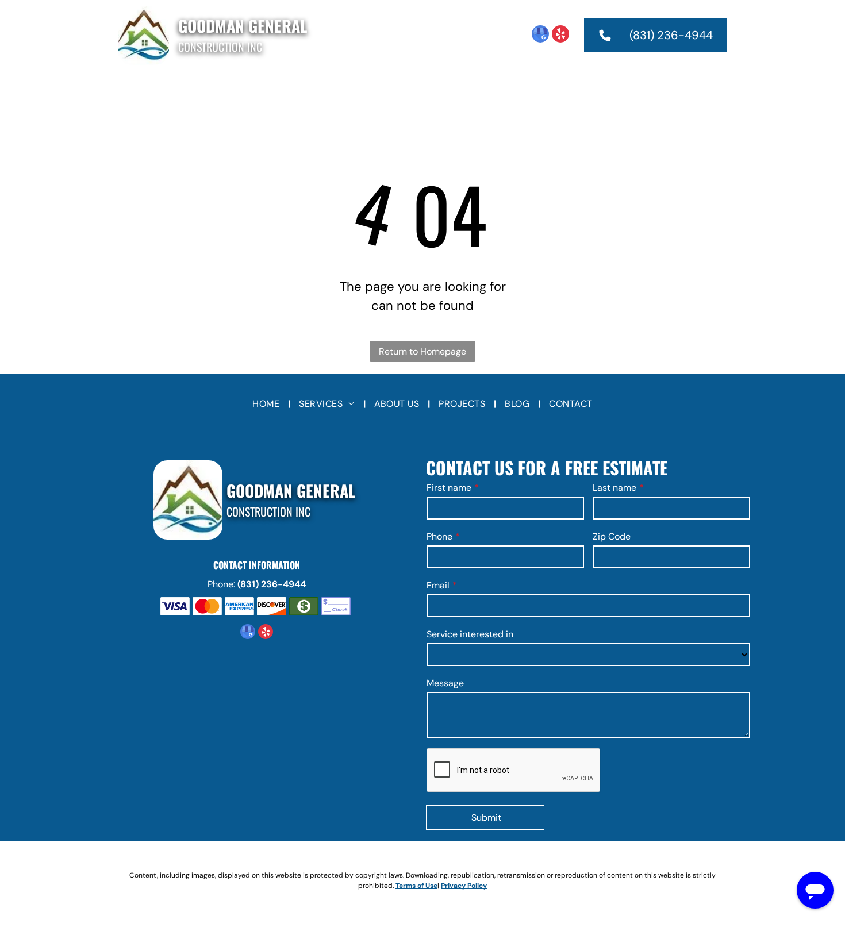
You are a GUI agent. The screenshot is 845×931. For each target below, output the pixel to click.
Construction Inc (220, 46)
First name (449, 488)
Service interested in (470, 634)
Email (438, 585)
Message (445, 683)
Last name (614, 488)
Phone (439, 536)
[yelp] (560, 35)
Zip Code (612, 536)
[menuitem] (271, 89)
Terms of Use (416, 885)
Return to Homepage (422, 351)
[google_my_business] (540, 35)
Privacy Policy (464, 885)
